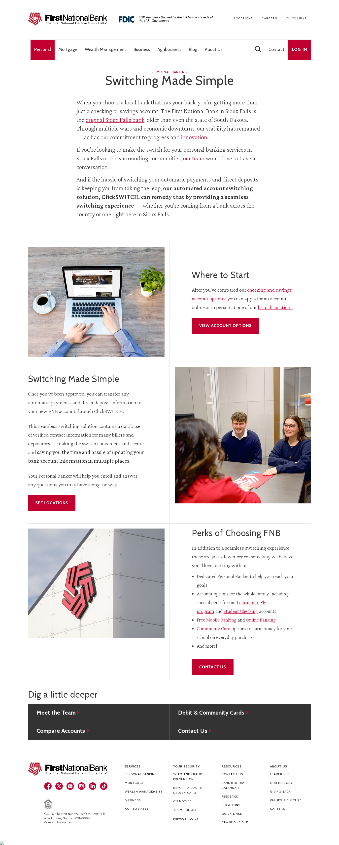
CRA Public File (235, 822)
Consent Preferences (58, 822)
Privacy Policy (186, 818)
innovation (194, 137)
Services (132, 766)
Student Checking (241, 611)
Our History (281, 783)
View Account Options (225, 325)
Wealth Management (144, 791)
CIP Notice (182, 801)
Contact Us (212, 667)
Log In (299, 49)
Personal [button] (42, 49)
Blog (193, 49)
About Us (278, 766)
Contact (276, 49)
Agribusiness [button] (169, 49)
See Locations (51, 502)
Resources (231, 766)
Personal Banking (141, 774)
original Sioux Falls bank (115, 119)
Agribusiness (137, 808)
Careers (269, 18)
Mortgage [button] (67, 49)
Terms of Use (185, 810)
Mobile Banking (221, 620)
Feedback (230, 796)
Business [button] (142, 49)
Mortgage (134, 783)
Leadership (280, 774)
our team (193, 158)
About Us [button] (214, 49)
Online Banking (261, 620)
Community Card (214, 628)
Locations (243, 18)
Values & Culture (286, 800)
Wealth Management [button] (105, 49)
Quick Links (296, 18)
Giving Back (280, 791)
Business (133, 800)
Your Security (186, 766)
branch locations (275, 307)
